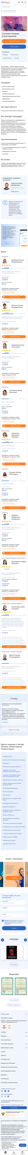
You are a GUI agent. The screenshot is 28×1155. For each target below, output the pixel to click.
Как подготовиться (14, 54)
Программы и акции (6, 1018)
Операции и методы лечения (9, 1082)
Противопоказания (7, 58)
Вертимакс (6, 763)
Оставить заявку (14, 46)
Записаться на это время (8, 292)
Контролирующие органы (8, 1071)
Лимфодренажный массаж (10, 803)
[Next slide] (25, 940)
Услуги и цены (5, 1014)
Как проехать (14, 1107)
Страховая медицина (7, 1043)
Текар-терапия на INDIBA (10, 837)
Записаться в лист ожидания (14, 646)
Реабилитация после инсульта (11, 830)
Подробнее (7, 243)
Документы (4, 1074)
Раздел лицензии (14, 1000)
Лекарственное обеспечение (9, 1067)
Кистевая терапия (8, 791)
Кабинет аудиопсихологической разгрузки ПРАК (12, 784)
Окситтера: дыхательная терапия (12, 823)
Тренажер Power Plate (9, 843)
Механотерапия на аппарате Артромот (11, 819)
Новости (3, 1055)
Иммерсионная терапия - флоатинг (13, 780)
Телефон (5, 907)
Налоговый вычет (6, 1040)
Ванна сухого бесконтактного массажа (14, 760)
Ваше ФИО (6, 901)
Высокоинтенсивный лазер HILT (12, 766)
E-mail (4, 914)
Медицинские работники (8, 1063)
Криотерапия (6, 795)
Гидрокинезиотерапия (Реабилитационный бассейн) (11, 770)
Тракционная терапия (9, 840)
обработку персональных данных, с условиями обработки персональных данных (14, 921)
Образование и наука (7, 1047)
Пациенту (4, 1036)
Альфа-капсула (7, 756)
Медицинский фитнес (9, 806)
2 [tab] (13, 268)
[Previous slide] (2, 940)
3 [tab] (22, 268)
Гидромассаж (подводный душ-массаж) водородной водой (12, 775)
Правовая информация (14, 1005)
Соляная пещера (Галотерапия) (12, 833)
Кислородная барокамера (10, 788)
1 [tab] (5, 268)
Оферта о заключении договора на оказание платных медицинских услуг (14, 1021)
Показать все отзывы (14, 729)
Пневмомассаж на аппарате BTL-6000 (14, 826)
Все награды (14, 964)
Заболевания (5, 1078)
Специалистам (5, 1059)
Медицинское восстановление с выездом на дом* (12, 810)
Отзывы (3, 1051)
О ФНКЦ (3, 1032)
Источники (16, 58)
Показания (5, 54)
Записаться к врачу (14, 41)
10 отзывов (6, 568)
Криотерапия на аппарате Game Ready (12, 799)
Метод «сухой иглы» (8, 815)
